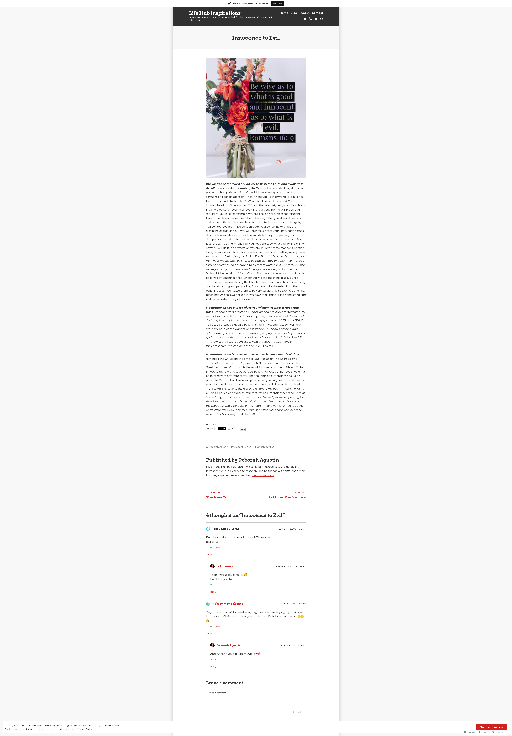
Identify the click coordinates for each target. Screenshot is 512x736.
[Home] (306, 19)
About (305, 13)
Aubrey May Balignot (227, 603)
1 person (218, 548)
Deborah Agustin (219, 446)
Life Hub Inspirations (215, 13)
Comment (297, 712)
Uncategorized (265, 446)
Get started (277, 3)
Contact (317, 13)
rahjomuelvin (227, 566)
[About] (316, 19)
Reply (209, 554)
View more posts (263, 475)
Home (284, 13)
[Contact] (321, 19)
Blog (293, 13)
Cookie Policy (84, 729)
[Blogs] (310, 19)
